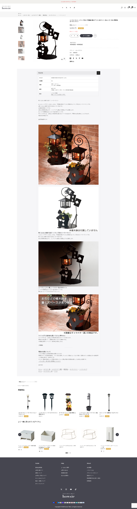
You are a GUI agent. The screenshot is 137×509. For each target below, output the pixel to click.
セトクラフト (79, 50)
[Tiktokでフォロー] (75, 489)
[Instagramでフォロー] (66, 489)
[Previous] (19, 434)
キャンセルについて (40, 478)
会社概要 (89, 467)
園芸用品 (45, 15)
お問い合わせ (64, 470)
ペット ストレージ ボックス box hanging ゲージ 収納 (47, 446)
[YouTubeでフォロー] (70, 489)
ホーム (19, 13)
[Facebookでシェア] (73, 58)
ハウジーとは (90, 470)
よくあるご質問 (65, 467)
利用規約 (89, 481)
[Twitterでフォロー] (61, 489)
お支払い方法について (40, 475)
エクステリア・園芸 (36, 15)
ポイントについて (39, 483)
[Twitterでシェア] (76, 58)
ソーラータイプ (83, 369)
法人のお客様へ (65, 475)
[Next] (117, 434)
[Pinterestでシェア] (79, 58)
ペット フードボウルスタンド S (88, 445)
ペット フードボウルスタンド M (67, 445)
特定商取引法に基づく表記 (93, 478)
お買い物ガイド (39, 470)
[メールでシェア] (82, 58)
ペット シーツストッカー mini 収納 (27, 445)
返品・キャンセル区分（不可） (58, 94)
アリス (55, 371)
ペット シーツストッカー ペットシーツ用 (109, 446)
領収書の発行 (64, 473)
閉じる (1, 1)
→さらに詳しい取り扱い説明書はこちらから (49, 361)
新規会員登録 (38, 467)
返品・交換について (40, 481)
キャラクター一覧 (48, 371)
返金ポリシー (90, 475)
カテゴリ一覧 (26, 15)
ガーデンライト (52, 15)
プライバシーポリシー (92, 473)
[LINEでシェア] (70, 58)
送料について (38, 473)
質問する (72, 61)
